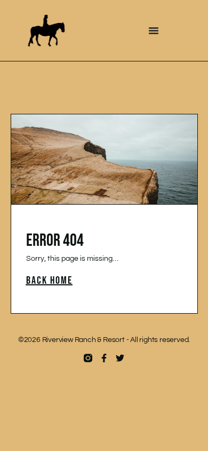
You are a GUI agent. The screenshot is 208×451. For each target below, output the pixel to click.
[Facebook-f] (104, 358)
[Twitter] (120, 358)
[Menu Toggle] (153, 30)
